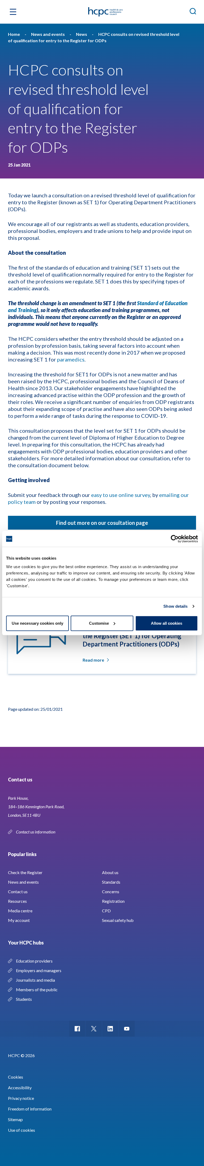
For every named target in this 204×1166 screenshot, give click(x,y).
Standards (111, 881)
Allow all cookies (166, 623)
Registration (113, 901)
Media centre (20, 910)
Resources (17, 901)
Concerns (110, 891)
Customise (99, 623)
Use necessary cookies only (37, 623)
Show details (175, 606)
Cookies (15, 1076)
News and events (23, 881)
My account (19, 920)
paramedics (70, 359)
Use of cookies (21, 1130)
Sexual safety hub (118, 920)
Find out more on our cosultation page (102, 523)
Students (24, 999)
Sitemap (15, 1119)
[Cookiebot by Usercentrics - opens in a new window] (174, 539)
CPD (106, 910)
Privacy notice (21, 1098)
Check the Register (25, 872)
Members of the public (37, 989)
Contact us (18, 891)
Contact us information (36, 831)
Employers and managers (38, 970)
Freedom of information (30, 1108)
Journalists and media (35, 979)
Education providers (34, 960)
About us (110, 872)
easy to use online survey (120, 495)
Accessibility (20, 1087)
